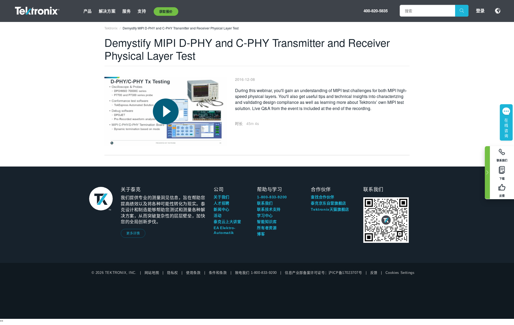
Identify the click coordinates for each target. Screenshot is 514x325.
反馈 (373, 273)
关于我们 (221, 197)
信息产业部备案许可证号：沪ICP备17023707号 (323, 273)
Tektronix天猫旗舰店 (330, 209)
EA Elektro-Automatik (225, 230)
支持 (142, 11)
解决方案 (107, 11)
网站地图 (152, 273)
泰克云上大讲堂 (227, 222)
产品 (88, 11)
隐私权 (172, 273)
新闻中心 (221, 209)
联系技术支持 (269, 209)
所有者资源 (267, 228)
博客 (261, 234)
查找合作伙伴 (322, 197)
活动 (217, 215)
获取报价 (166, 11)
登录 (480, 10)
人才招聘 (221, 203)
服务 (126, 11)
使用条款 (193, 273)
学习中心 (265, 215)
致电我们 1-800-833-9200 (256, 273)
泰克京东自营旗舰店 (328, 203)
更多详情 (133, 233)
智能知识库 (267, 222)
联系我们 (265, 203)
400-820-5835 (376, 11)
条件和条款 (218, 273)
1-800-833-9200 (272, 197)
